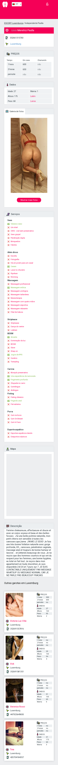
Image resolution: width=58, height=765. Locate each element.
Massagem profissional (20, 284)
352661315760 (16, 38)
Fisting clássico (17, 397)
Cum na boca (16, 415)
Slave (13, 348)
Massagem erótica (18, 287)
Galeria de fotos (16, 111)
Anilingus (14, 390)
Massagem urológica (19, 291)
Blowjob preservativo (19, 373)
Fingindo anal (16, 401)
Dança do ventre (17, 326)
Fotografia (15, 259)
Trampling (15, 362)
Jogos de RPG (16, 355)
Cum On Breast (17, 419)
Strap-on (14, 351)
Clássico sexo (16, 224)
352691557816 (17, 628)
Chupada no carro (18, 383)
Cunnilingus (15, 387)
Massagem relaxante (19, 308)
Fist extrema (16, 404)
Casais (13, 266)
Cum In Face (16, 422)
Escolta (14, 256)
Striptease (15, 323)
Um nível (14, 227)
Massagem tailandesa (20, 294)
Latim (32, 96)
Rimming (14, 277)
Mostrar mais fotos (29, 200)
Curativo (14, 358)
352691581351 (17, 671)
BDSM (13, 344)
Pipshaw (14, 273)
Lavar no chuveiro (18, 270)
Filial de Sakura (17, 312)
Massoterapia (16, 298)
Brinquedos (15, 241)
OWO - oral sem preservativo (22, 231)
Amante (14, 337)
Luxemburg (15, 44)
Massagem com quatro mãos (23, 301)
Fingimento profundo (19, 380)
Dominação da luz (18, 341)
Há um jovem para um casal (22, 263)
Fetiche (14, 245)
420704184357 (17, 757)
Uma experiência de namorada (23, 376)
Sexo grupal (15, 234)
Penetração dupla (18, 238)
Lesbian (14, 330)
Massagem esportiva (19, 305)
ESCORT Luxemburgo (13, 23)
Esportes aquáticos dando (21, 433)
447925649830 (17, 714)
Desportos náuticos (19, 437)
